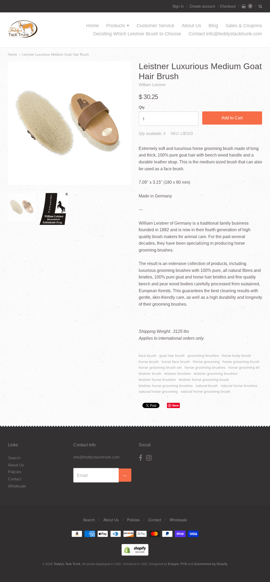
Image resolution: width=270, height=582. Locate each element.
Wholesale (17, 486)
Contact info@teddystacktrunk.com (225, 33)
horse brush (149, 361)
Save (175, 405)
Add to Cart (232, 118)
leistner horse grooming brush (204, 379)
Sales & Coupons (243, 25)
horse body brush (236, 355)
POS (184, 563)
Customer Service (155, 25)
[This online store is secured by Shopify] (135, 554)
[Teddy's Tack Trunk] (23, 35)
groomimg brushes (203, 355)
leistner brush (150, 373)
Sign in (178, 6)
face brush (147, 355)
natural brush (207, 386)
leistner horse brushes (157, 379)
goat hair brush (172, 355)
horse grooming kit (243, 367)
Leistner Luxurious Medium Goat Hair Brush (55, 54)
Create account (202, 6)
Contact (14, 479)
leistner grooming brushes (215, 373)
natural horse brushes (239, 386)
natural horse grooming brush (205, 391)
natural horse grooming (158, 391)
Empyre (173, 563)
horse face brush (176, 361)
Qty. (142, 107)
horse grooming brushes (205, 367)
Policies (14, 472)
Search (14, 458)
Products (115, 25)
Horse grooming (206, 361)
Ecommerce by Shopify (210, 563)
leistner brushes (177, 373)
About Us (191, 25)
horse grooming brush (241, 361)
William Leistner (152, 84)
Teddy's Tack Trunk (67, 563)
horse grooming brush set (160, 367)
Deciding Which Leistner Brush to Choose (137, 33)
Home (92, 25)
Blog (213, 25)
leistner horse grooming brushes (166, 386)
